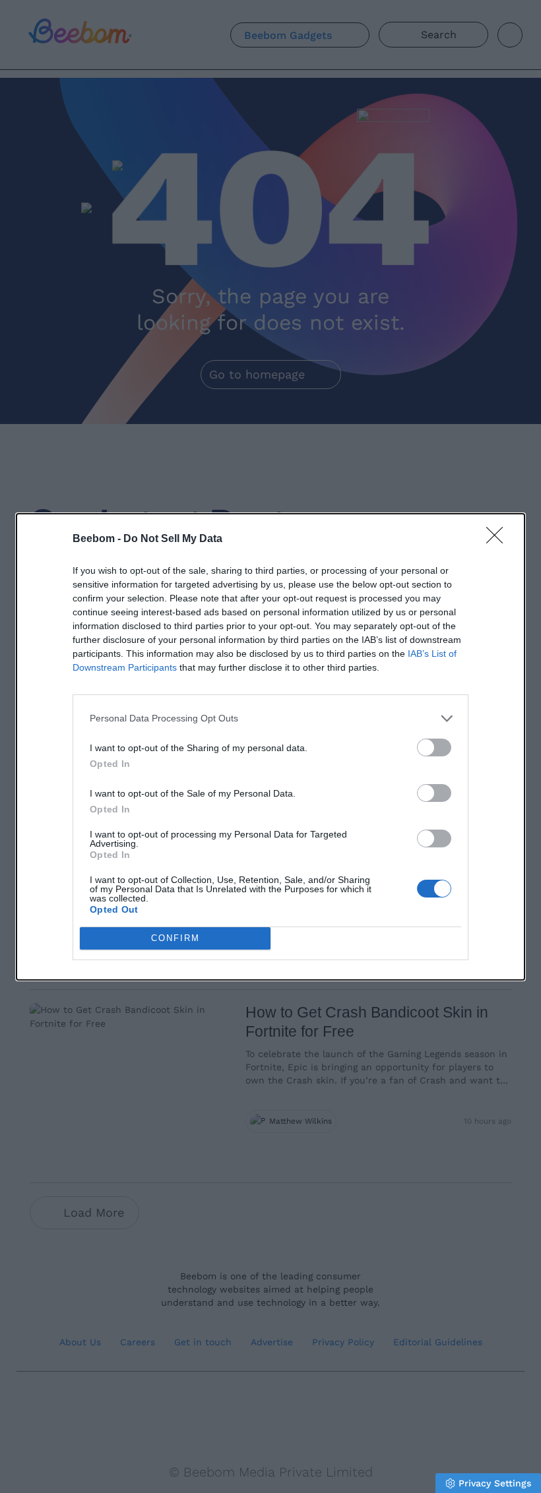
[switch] (434, 747)
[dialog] (270, 747)
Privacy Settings (495, 1483)
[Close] (498, 539)
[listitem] (270, 718)
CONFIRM (175, 938)
